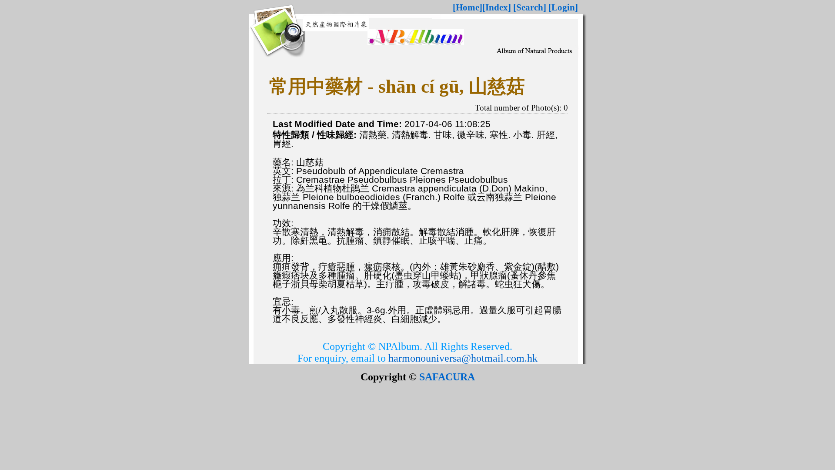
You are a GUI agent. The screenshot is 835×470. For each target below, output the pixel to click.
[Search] (529, 7)
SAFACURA (447, 377)
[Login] (563, 7)
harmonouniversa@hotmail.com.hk (463, 358)
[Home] (467, 7)
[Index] (496, 7)
